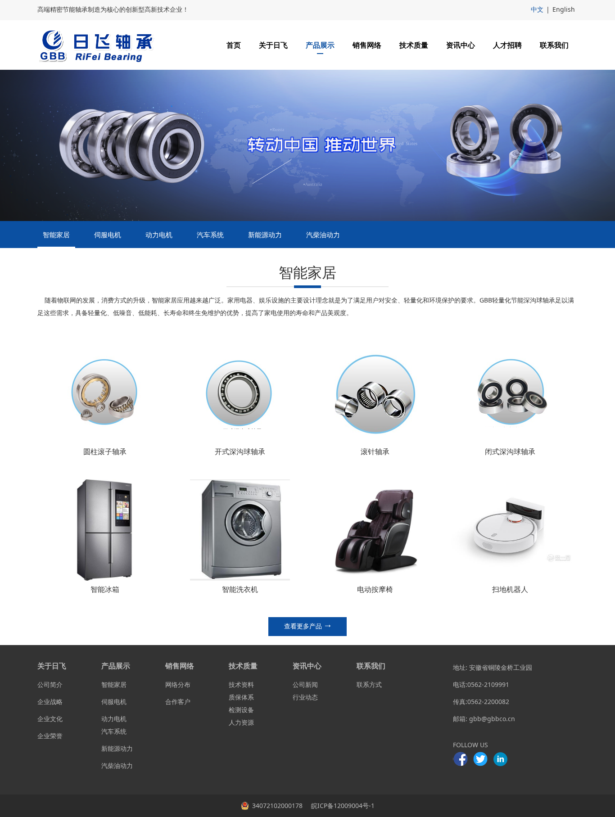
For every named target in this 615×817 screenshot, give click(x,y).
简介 (56, 684)
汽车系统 (210, 234)
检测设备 (241, 709)
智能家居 (56, 234)
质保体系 (241, 697)
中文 (537, 9)
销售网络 (367, 45)
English (563, 9)
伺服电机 (107, 234)
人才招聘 (507, 45)
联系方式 (369, 684)
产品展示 (320, 45)
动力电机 (158, 234)
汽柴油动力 (323, 234)
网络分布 (177, 684)
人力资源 (241, 722)
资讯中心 (460, 45)
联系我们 (554, 45)
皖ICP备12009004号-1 (342, 805)
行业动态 (305, 697)
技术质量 (413, 45)
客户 (184, 701)
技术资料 (241, 684)
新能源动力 (265, 234)
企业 (43, 701)
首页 (233, 45)
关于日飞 (273, 45)
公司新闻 (305, 684)
